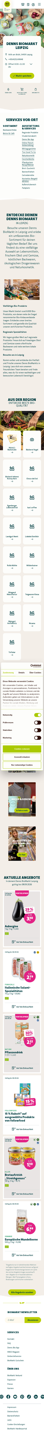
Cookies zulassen (22, 749)
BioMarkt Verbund (14, 1375)
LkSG (9, 1420)
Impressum (11, 1407)
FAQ (9, 1343)
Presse (10, 1384)
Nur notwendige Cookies (22, 765)
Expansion (11, 1380)
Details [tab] (22, 673)
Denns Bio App (13, 1347)
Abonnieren (33, 1320)
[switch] (37, 723)
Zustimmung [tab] (8, 673)
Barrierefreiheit (13, 1416)
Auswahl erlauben (22, 757)
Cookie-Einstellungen (16, 1424)
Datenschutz (12, 1411)
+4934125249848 (15, 59)
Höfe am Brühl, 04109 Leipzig (20, 54)
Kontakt (10, 1339)
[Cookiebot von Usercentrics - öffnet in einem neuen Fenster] (31, 666)
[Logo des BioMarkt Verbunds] (6, 4)
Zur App (22, 854)
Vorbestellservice (14, 1356)
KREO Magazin (13, 1352)
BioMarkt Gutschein (15, 1360)
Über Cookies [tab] (35, 673)
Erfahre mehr (22, 810)
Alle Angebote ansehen (22, 1292)
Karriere (10, 1388)
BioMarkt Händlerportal (17, 1428)
